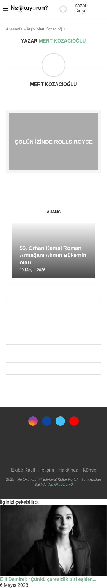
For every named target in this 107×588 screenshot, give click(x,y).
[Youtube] (74, 421)
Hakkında (68, 469)
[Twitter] (60, 421)
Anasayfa (14, 29)
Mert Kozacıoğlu (53, 84)
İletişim (46, 469)
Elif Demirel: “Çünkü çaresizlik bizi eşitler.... (48, 579)
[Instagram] (33, 421)
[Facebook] (46, 421)
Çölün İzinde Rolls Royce (54, 142)
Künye (89, 469)
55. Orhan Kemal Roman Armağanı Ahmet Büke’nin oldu (53, 255)
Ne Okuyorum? (60, 485)
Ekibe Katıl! (23, 469)
